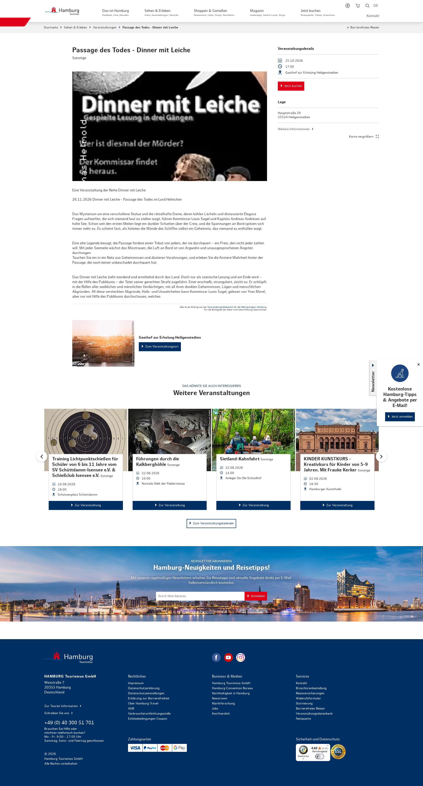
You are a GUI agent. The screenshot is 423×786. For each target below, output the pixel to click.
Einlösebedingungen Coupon (147, 718)
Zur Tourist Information (61, 706)
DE (375, 5)
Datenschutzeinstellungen (146, 693)
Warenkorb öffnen (357, 6)
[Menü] (327, 746)
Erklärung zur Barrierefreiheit (148, 698)
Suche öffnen (367, 6)
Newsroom (219, 698)
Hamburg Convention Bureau (232, 688)
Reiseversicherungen (310, 693)
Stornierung (304, 703)
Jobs (215, 708)
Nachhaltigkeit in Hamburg (231, 693)
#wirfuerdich (221, 713)
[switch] (319, 756)
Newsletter (373, 381)
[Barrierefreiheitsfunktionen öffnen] (347, 6)
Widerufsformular (308, 698)
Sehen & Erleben (75, 27)
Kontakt (373, 16)
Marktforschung (223, 703)
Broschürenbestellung (311, 688)
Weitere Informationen (294, 129)
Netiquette (303, 718)
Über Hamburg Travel (143, 703)
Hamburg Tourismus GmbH (231, 683)
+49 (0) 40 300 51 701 (69, 723)
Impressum (136, 683)
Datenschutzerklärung (144, 688)
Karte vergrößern (361, 136)
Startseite (51, 27)
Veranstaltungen (105, 27)
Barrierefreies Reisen (364, 27)
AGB (131, 708)
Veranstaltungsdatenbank (314, 713)
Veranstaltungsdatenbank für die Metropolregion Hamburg (236, 307)
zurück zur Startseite (127, 657)
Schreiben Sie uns (57, 713)
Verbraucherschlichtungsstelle (149, 713)
